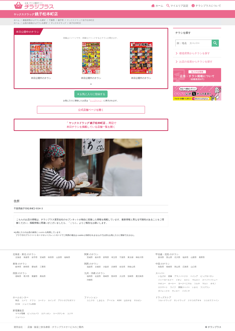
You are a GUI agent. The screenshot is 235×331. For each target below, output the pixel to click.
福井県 (185, 257)
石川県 (177, 257)
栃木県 (98, 257)
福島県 (67, 257)
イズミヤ (186, 291)
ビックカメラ (33, 313)
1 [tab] (91, 84)
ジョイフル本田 (29, 304)
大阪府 (106, 266)
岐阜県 (18, 266)
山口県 (193, 266)
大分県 (122, 276)
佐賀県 (98, 276)
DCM (17, 304)
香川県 (26, 276)
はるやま (128, 300)
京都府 (98, 266)
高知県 (43, 276)
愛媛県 (34, 276)
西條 (170, 276)
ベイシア (194, 276)
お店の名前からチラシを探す (35, 23)
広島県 (185, 266)
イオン (179, 280)
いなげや (162, 276)
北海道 (18, 257)
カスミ (187, 280)
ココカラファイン (211, 300)
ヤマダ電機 (20, 313)
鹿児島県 (139, 276)
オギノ (213, 283)
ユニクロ (90, 300)
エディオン (46, 313)
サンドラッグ (179, 300)
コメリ (24, 300)
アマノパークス (181, 276)
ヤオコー (162, 283)
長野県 (202, 257)
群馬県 (106, 257)
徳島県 (18, 276)
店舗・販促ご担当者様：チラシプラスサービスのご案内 (55, 327)
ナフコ (32, 300)
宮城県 (43, 257)
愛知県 (34, 266)
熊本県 (114, 276)
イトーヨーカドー (165, 280)
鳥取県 (161, 266)
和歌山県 (131, 266)
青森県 (26, 257)
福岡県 (90, 276)
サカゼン (138, 300)
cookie (42, 232)
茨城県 (90, 257)
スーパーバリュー (210, 280)
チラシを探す (215, 43)
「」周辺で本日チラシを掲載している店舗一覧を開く (91, 124)
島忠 (17, 300)
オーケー (172, 283)
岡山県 (177, 266)
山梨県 (193, 257)
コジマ (70, 313)
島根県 (169, 266)
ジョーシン (20, 317)
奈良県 (122, 266)
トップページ (96, 100)
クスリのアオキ (194, 300)
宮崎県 (130, 276)
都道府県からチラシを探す (34, 20)
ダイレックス (164, 291)
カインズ (52, 300)
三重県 (43, 266)
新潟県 (161, 257)
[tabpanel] (41, 62)
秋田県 (51, 257)
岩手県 (34, 257)
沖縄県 (90, 280)
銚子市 (61, 20)
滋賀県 (90, 266)
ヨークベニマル (185, 283)
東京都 (130, 257)
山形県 (59, 257)
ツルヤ (197, 283)
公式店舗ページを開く (91, 109)
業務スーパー (184, 287)
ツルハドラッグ (165, 300)
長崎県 (106, 276)
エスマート (163, 287)
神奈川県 (139, 257)
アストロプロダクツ (66, 300)
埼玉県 (114, 257)
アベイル (111, 300)
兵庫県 (114, 266)
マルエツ (196, 280)
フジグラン (205, 287)
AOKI (119, 300)
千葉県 (52, 20)
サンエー (176, 291)
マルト (205, 283)
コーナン (42, 300)
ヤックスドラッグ (58, 23)
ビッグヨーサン (207, 276)
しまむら (101, 300)
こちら (73, 222)
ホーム (17, 20)
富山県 (169, 257)
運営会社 (18, 327)
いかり (195, 287)
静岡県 (26, 266)
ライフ (173, 287)
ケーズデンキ (59, 313)
